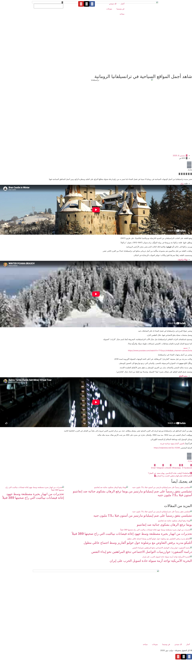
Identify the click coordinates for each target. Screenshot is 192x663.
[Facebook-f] (92, 4)
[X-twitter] (86, 4)
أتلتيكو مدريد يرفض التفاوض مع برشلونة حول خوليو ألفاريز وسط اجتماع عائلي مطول (138, 543)
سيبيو (186, 348)
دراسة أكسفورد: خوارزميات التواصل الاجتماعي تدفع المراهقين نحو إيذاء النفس (141, 552)
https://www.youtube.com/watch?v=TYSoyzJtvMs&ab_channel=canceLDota (160, 350)
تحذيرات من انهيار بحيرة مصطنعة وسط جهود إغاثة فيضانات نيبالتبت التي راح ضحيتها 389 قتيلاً (33, 496)
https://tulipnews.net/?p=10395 (167, 448)
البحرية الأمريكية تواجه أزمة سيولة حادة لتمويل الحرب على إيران (151, 561)
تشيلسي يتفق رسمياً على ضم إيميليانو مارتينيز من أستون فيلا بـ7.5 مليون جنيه (160, 493)
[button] (48, 2)
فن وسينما (120, 9)
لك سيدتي (112, 4)
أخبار (122, 4)
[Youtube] (81, 4)
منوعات (109, 9)
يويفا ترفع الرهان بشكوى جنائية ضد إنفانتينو (100, 491)
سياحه (122, 14)
